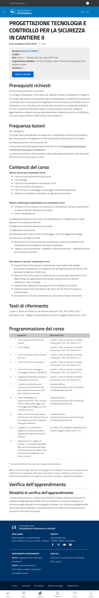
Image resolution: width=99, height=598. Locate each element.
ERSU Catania (55, 561)
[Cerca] (87, 11)
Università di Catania (17, 3)
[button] (26, 3)
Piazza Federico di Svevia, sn (23, 540)
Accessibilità (38, 585)
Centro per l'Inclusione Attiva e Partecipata (67, 557)
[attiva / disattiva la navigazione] (4, 11)
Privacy (15, 585)
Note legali (26, 585)
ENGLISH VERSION (23, 74)
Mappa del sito (72, 585)
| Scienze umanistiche (23, 565)
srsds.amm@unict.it (58, 537)
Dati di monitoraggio (55, 585)
